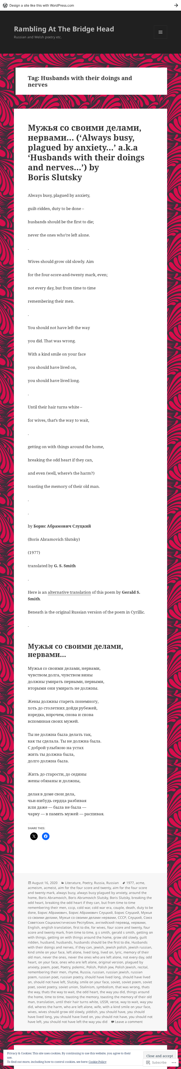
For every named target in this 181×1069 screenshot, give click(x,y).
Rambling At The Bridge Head (64, 28)
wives (32, 1011)
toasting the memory (82, 997)
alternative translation (69, 592)
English (34, 927)
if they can (83, 947)
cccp (71, 907)
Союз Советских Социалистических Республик (90, 920)
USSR (104, 1002)
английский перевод (112, 922)
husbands (64, 942)
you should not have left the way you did (75, 1021)
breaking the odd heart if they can (72, 902)
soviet (115, 982)
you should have (112, 1011)
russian (98, 972)
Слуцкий (135, 917)
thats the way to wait (58, 992)
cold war (83, 907)
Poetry (87, 882)
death (130, 907)
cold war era (101, 907)
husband (47, 942)
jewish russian (139, 947)
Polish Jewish (125, 967)
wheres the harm (48, 1007)
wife (97, 1007)
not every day (133, 957)
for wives (98, 927)
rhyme (73, 972)
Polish (91, 967)
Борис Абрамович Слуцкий (91, 912)
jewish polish (116, 947)
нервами (138, 922)
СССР (122, 917)
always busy (65, 892)
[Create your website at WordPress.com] (90, 5)
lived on (107, 952)
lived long (91, 952)
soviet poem (131, 982)
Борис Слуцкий (127, 912)
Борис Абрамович (52, 912)
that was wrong (127, 987)
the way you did (112, 992)
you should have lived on (73, 1016)
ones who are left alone (78, 962)
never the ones (54, 957)
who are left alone (78, 1007)
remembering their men (47, 972)
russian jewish (117, 972)
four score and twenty (124, 927)
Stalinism (87, 987)
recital (143, 967)
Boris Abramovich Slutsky (88, 897)
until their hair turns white (77, 1002)
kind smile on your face (46, 952)
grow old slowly (125, 937)
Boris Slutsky (120, 897)
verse (114, 1002)
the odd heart (87, 992)
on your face (48, 962)
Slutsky (72, 982)
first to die (81, 927)
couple (118, 907)
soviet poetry (47, 987)
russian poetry (71, 977)
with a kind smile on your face (126, 1007)
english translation (56, 927)
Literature (73, 882)
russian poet (48, 977)
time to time (54, 997)
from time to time (79, 932)
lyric (118, 952)
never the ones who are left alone (94, 957)
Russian (112, 882)
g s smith (102, 932)
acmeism (35, 887)
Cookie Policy (98, 1062)
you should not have (111, 1016)
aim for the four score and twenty (84, 887)
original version (111, 962)
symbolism (104, 987)
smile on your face (94, 982)
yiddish (92, 1011)
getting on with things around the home (79, 937)
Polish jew (105, 967)
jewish (99, 947)
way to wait (129, 1002)
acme (140, 882)
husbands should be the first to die (102, 942)
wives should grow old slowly (61, 1011)
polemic (78, 967)
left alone (73, 952)
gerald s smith (123, 932)
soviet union (68, 987)
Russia (99, 882)
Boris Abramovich (52, 897)
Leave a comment (129, 1021)
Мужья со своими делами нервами (87, 917)
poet (55, 967)
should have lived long (103, 977)
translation (45, 1002)
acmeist (50, 887)
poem (45, 967)
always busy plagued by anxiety (102, 892)
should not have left (49, 982)
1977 (130, 882)
